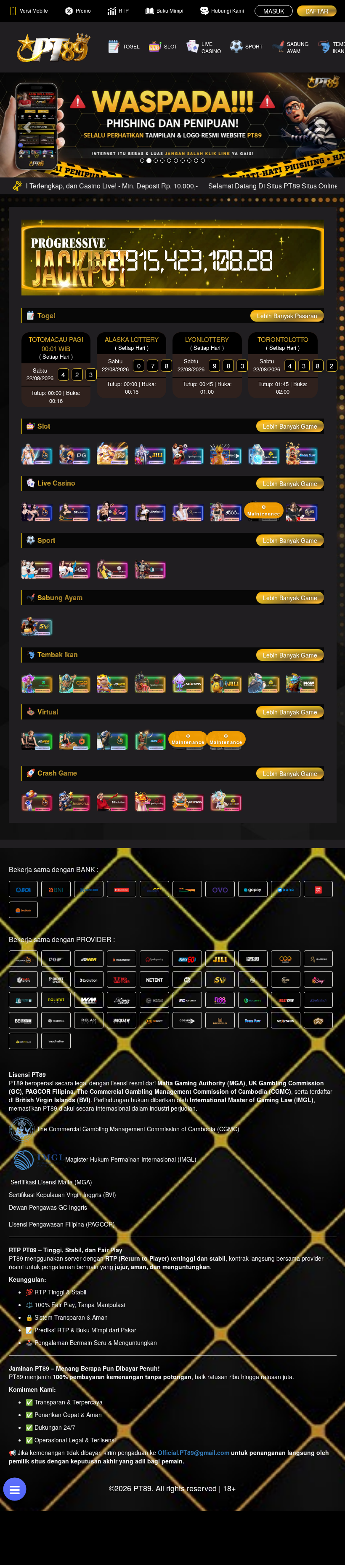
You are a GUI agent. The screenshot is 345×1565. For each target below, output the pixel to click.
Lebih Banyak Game (290, 426)
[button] (26, 124)
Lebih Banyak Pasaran (287, 315)
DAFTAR (316, 11)
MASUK (273, 11)
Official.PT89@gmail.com (193, 1452)
